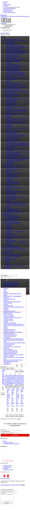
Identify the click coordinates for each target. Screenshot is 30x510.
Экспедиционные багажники (13, 161)
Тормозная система (11, 240)
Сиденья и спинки (11, 198)
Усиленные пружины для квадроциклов (16, 242)
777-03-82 (6, 20)
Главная (3, 484)
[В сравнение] (5, 370)
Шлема (8, 267)
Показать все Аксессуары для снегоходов (13, 166)
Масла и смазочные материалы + (11, 247)
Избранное (7, 484)
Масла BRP (9, 249)
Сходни (8, 80)
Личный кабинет (7, 272)
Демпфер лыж (9, 179)
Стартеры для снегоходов (12, 202)
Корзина (18, 484)
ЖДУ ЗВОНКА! (15, 435)
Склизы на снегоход (11, 199)
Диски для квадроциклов (12, 216)
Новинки (5, 1)
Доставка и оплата (8, 9)
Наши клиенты (7, 4)
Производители (7, 467)
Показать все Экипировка (9, 259)
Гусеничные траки (11, 57)
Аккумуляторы (10, 43)
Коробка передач (10, 227)
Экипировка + (7, 257)
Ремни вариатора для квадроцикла (15, 236)
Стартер (8, 239)
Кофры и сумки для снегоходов (14, 187)
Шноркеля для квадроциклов (13, 88)
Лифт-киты (9, 124)
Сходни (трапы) (10, 147)
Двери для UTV (10, 105)
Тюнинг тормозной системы (13, 153)
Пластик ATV (9, 228)
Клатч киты (9, 117)
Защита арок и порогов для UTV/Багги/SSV (17, 109)
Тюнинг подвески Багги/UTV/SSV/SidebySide (17, 151)
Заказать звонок (8, 25)
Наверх (22, 484)
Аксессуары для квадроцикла (10, 282)
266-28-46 (6, 22)
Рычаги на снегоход (11, 194)
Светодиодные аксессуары (13, 138)
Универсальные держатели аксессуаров (16, 203)
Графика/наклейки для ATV (13, 56)
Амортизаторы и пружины (13, 95)
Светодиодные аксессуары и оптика (15, 196)
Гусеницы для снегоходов (12, 177)
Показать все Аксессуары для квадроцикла (14, 40)
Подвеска (8, 189)
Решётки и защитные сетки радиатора (15, 134)
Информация (4, 15)
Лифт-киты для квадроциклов (13, 67)
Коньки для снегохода (11, 186)
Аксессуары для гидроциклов (10, 212)
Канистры (8, 63)
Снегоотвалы (9, 76)
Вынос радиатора (10, 100)
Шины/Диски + (7, 214)
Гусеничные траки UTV (12, 104)
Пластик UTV (9, 126)
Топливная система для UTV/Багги (15, 149)
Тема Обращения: (5, 431)
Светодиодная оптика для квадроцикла (16, 75)
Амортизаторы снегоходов (13, 169)
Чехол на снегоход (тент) (12, 208)
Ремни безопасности (11, 133)
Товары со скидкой (8, 469)
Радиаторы (9, 232)
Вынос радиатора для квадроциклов (15, 53)
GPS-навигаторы (10, 42)
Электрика (9, 244)
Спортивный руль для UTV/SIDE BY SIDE (17, 145)
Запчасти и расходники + (9, 220)
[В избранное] (15, 369)
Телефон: (3, 433)
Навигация (9, 125)
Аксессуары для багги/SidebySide (11, 283)
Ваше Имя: (3, 430)
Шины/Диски (6, 287)
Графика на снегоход (11, 175)
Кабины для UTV (10, 114)
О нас (4, 3)
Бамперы (8, 96)
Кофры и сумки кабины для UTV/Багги (16, 118)
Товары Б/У (9, 81)
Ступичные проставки (12, 79)
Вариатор (8, 171)
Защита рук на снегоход (12, 182)
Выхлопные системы (11, 55)
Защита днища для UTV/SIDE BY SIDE (16, 110)
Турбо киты (9, 150)
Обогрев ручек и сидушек (12, 68)
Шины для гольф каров (12, 218)
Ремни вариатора (10, 193)
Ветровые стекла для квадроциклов (15, 51)
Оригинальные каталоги (9, 8)
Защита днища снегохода (12, 181)
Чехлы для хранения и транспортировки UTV (17, 158)
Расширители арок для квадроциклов (15, 72)
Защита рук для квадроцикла (13, 60)
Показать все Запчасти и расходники (12, 222)
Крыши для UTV (10, 120)
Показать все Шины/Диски (10, 215)
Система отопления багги (12, 140)
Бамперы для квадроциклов (13, 48)
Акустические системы (12, 44)
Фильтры (8, 243)
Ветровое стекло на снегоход (13, 173)
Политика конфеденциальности (11, 443)
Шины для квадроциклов (12, 219)
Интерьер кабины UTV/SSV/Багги (15, 113)
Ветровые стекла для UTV (13, 97)
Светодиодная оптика (11, 137)
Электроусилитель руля (12, 246)
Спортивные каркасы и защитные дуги (16, 142)
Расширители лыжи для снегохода (14, 191)
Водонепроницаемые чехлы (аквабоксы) (16, 52)
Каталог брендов (7, 11)
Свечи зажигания (10, 238)
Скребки (8, 200)
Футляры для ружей (11, 85)
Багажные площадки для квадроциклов (16, 47)
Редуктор (8, 235)
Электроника (9, 163)
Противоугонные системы (13, 71)
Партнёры (6, 468)
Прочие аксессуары (11, 190)
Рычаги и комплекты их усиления (14, 73)
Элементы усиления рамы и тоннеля (15, 211)
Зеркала (8, 112)
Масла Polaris (9, 251)
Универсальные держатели (13, 83)
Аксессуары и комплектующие (14, 255)
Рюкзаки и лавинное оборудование (15, 265)
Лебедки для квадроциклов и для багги (16, 65)
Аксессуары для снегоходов (10, 284)
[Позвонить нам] (1, 508)
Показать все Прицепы (9, 253)
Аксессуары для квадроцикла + (11, 39)
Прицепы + (6, 252)
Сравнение (13, 484)
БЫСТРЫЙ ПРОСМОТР (4, 367)
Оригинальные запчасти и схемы (11, 7)
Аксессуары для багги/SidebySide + (12, 89)
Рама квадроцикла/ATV (12, 234)
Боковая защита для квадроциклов (14, 49)
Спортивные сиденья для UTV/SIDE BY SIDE (17, 144)
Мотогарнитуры (7, 268)
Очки (7, 263)
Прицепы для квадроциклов (13, 256)
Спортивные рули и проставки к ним (15, 77)
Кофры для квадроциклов (12, 64)
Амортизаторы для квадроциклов (14, 46)
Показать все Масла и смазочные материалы (14, 248)
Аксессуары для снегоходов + (10, 165)
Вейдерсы (8, 260)
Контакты (5, 5)
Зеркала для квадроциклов (13, 61)
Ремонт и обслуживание (9, 12)
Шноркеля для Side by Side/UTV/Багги (16, 159)
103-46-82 (6, 19)
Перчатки (8, 264)
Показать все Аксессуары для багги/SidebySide (15, 91)
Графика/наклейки (11, 102)
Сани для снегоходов (11, 195)
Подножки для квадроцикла (13, 69)
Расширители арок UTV (12, 132)
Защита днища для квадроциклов (14, 59)
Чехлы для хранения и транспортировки (16, 87)
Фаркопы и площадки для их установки (16, 84)
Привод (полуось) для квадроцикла (15, 231)
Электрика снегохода (11, 210)
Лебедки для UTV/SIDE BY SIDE (14, 122)
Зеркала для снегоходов (12, 183)
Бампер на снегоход (11, 170)
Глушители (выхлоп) (11, 174)
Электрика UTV (10, 162)
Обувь (7, 261)
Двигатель (9, 178)
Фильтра (8, 207)
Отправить (6, 502)
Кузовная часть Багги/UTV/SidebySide (15, 121)
